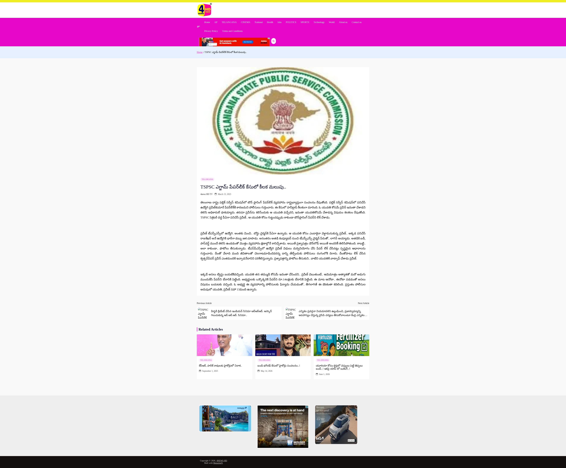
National (259, 22)
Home (207, 22)
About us (343, 22)
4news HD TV (206, 194)
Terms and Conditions (232, 31)
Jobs (279, 22)
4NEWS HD (222, 461)
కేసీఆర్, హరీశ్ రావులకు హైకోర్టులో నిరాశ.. (220, 365)
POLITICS (291, 22)
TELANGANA (229, 22)
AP (215, 22)
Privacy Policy (211, 31)
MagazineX (218, 463)
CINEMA (245, 22)
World (332, 22)
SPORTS (305, 22)
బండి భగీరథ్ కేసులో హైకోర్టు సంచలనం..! (279, 365)
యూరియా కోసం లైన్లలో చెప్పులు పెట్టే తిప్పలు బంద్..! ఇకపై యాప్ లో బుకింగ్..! (339, 367)
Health (270, 22)
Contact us (357, 22)
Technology (319, 22)
